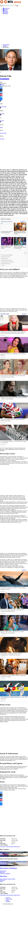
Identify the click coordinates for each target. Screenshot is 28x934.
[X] (14, 90)
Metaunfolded (6, 44)
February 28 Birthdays (5, 873)
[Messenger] (14, 92)
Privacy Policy (9, 899)
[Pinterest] (14, 94)
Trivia (3, 265)
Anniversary (7, 8)
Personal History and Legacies (8, 261)
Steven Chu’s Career (6, 256)
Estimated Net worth (6, 263)
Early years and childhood (7, 255)
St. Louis (2, 113)
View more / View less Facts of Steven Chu (10, 846)
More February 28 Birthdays (8, 868)
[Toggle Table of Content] (24, 253)
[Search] (17, 6)
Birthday (6, 9)
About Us (8, 897)
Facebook (8, 901)
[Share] (14, 99)
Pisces (1, 127)
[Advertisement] (14, 29)
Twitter (7, 900)
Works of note (5, 258)
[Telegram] (14, 97)
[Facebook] (14, 88)
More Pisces (3, 876)
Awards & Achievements (7, 260)
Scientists (5, 46)
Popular (6, 11)
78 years (2, 120)
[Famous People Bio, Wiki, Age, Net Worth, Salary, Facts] (11, 3)
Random (6, 13)
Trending (6, 12)
